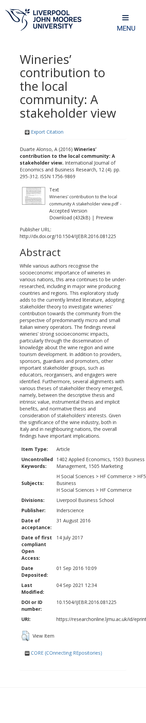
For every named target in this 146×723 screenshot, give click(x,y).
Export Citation (46, 132)
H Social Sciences (75, 476)
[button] (25, 636)
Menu (126, 28)
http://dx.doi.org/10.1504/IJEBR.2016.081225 (68, 236)
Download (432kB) (69, 217)
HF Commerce (116, 476)
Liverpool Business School (85, 500)
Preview (104, 217)
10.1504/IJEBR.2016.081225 (86, 602)
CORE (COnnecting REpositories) (66, 653)
